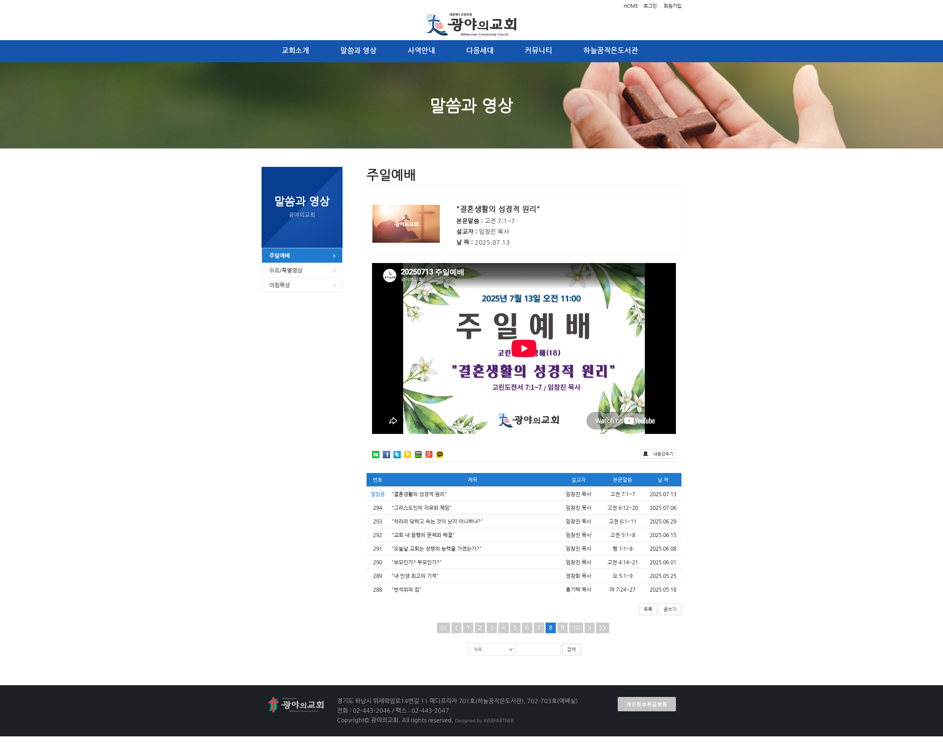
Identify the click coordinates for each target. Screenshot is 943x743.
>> (602, 627)
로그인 (650, 5)
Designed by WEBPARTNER (484, 720)
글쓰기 (670, 609)
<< (443, 627)
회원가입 (672, 5)
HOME (631, 5)
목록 (648, 609)
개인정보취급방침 (646, 704)
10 (576, 627)
